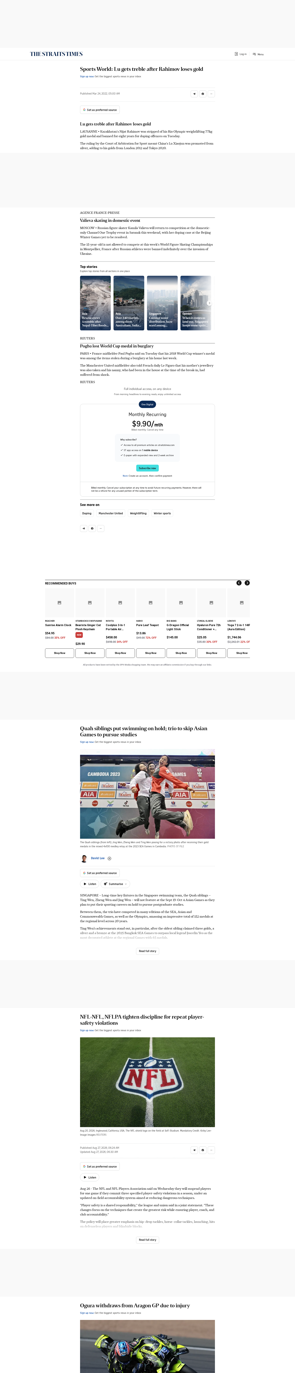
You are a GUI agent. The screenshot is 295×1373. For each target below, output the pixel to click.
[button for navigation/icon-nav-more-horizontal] (211, 93)
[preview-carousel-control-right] (209, 303)
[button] (240, 54)
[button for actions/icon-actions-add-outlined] (109, 858)
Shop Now (59, 653)
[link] (56, 54)
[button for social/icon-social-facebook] (202, 93)
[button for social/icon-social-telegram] (194, 93)
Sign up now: (87, 76)
